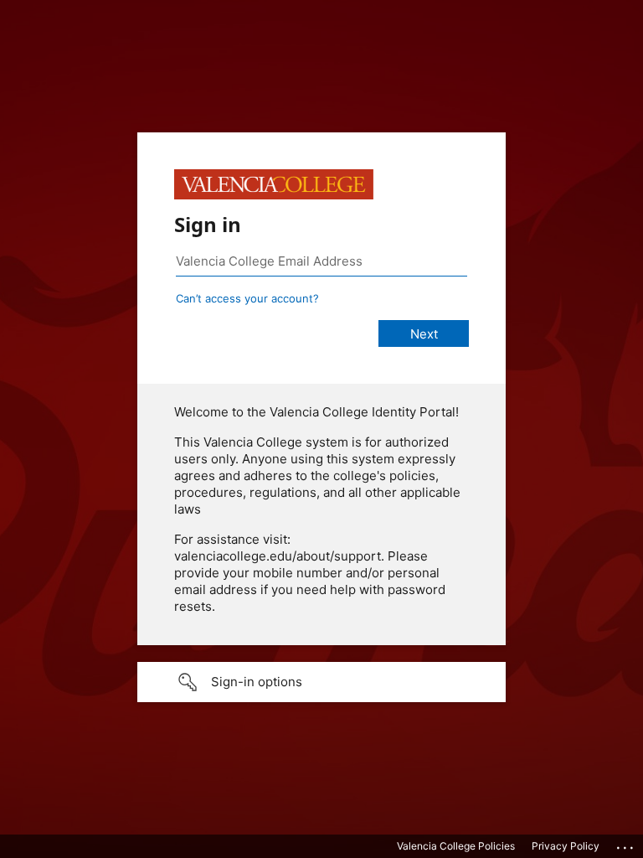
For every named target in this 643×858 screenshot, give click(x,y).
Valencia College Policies (456, 846)
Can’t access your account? (247, 298)
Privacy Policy (565, 846)
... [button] (626, 843)
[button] (321, 682)
